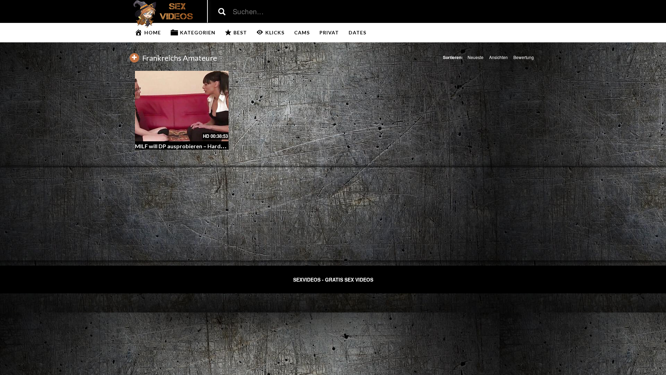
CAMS (302, 32)
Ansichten (498, 57)
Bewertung (523, 57)
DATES (357, 32)
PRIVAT (329, 32)
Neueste (476, 57)
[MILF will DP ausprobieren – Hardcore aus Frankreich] (182, 106)
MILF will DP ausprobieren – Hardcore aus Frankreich (203, 146)
